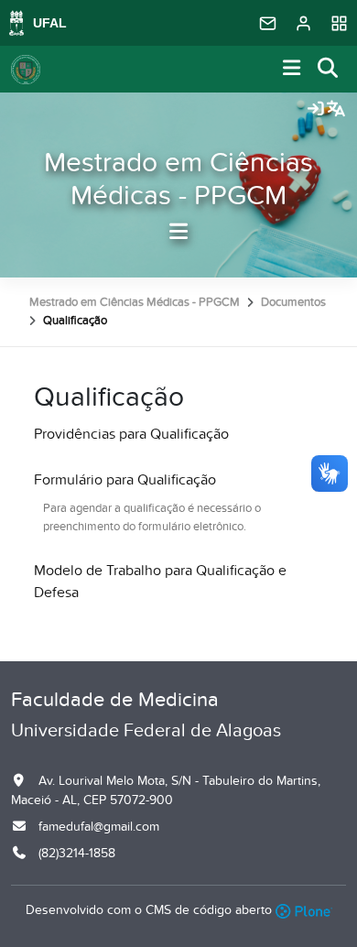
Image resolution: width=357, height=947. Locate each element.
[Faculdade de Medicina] (25, 69)
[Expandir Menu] (292, 69)
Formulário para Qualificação (125, 480)
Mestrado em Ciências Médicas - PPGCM (178, 179)
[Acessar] (316, 110)
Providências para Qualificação (131, 434)
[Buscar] (328, 69)
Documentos (293, 302)
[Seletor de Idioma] (336, 110)
